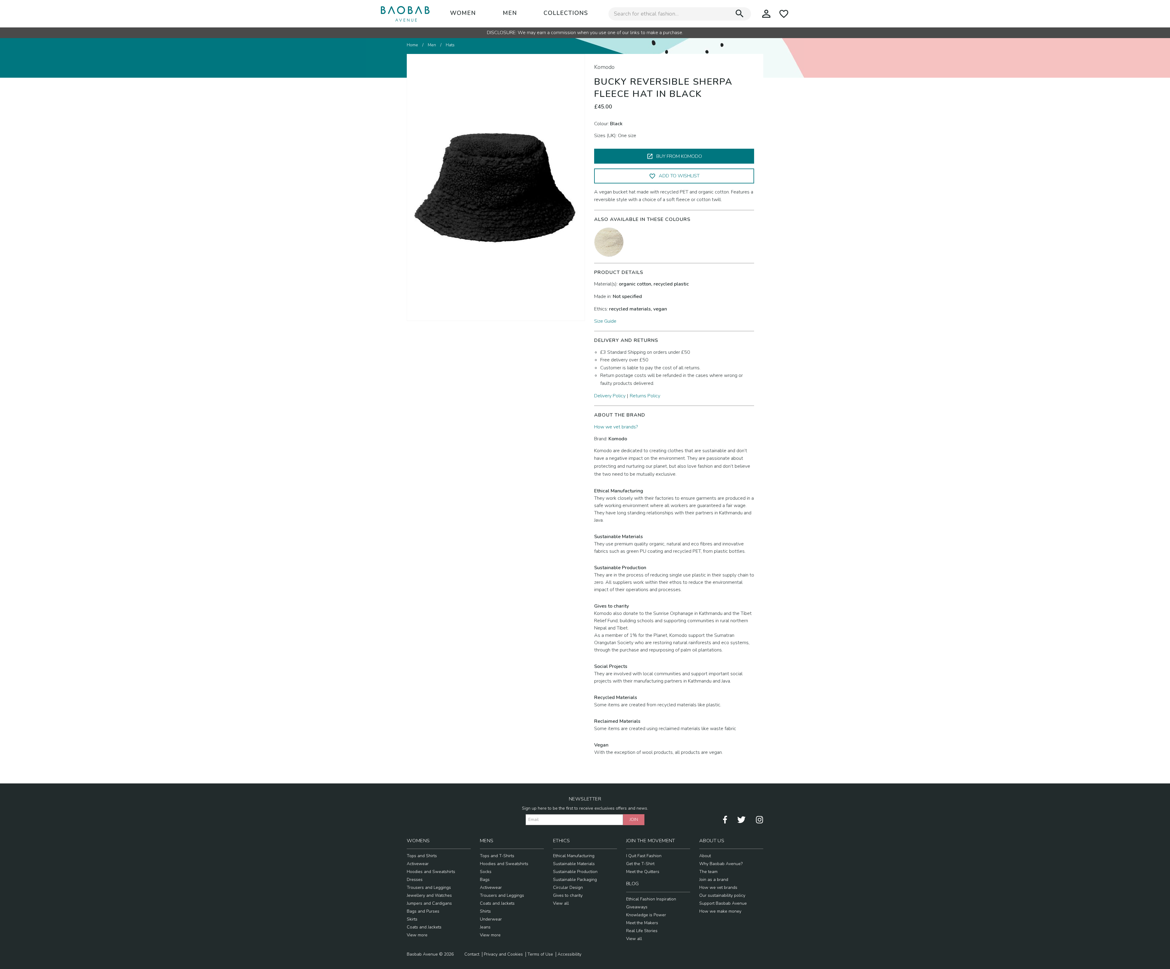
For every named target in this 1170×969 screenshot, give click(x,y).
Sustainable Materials (574, 864)
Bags (485, 879)
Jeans (485, 927)
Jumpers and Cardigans (429, 903)
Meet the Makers (642, 923)
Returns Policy (645, 395)
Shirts (485, 911)
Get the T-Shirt (640, 864)
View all (561, 903)
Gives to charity (568, 895)
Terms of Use (540, 954)
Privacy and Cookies (503, 954)
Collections (566, 13)
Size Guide (605, 321)
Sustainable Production (575, 872)
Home (412, 45)
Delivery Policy (610, 395)
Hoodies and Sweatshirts (431, 872)
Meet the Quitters (642, 872)
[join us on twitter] (741, 819)
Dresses (415, 879)
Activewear (418, 864)
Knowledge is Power (646, 915)
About (705, 856)
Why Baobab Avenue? (721, 864)
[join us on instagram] (759, 819)
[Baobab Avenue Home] (405, 13)
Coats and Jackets (424, 927)
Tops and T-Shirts (497, 856)
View (412, 935)
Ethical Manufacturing (573, 856)
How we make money (720, 911)
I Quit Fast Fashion (643, 856)
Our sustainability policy (722, 895)
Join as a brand (713, 879)
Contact (471, 954)
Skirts (412, 919)
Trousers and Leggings (429, 887)
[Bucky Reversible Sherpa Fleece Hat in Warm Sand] (609, 241)
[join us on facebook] (725, 819)
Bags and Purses (423, 911)
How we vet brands (718, 887)
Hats (450, 45)
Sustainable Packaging (575, 879)
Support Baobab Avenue (723, 903)
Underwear (491, 919)
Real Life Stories (642, 931)
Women (463, 13)
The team (708, 872)
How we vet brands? (616, 427)
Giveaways (636, 907)
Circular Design (568, 887)
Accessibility (569, 954)
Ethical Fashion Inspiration (651, 899)
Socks (485, 872)
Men (510, 13)
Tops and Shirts (422, 856)
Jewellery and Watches (429, 895)
